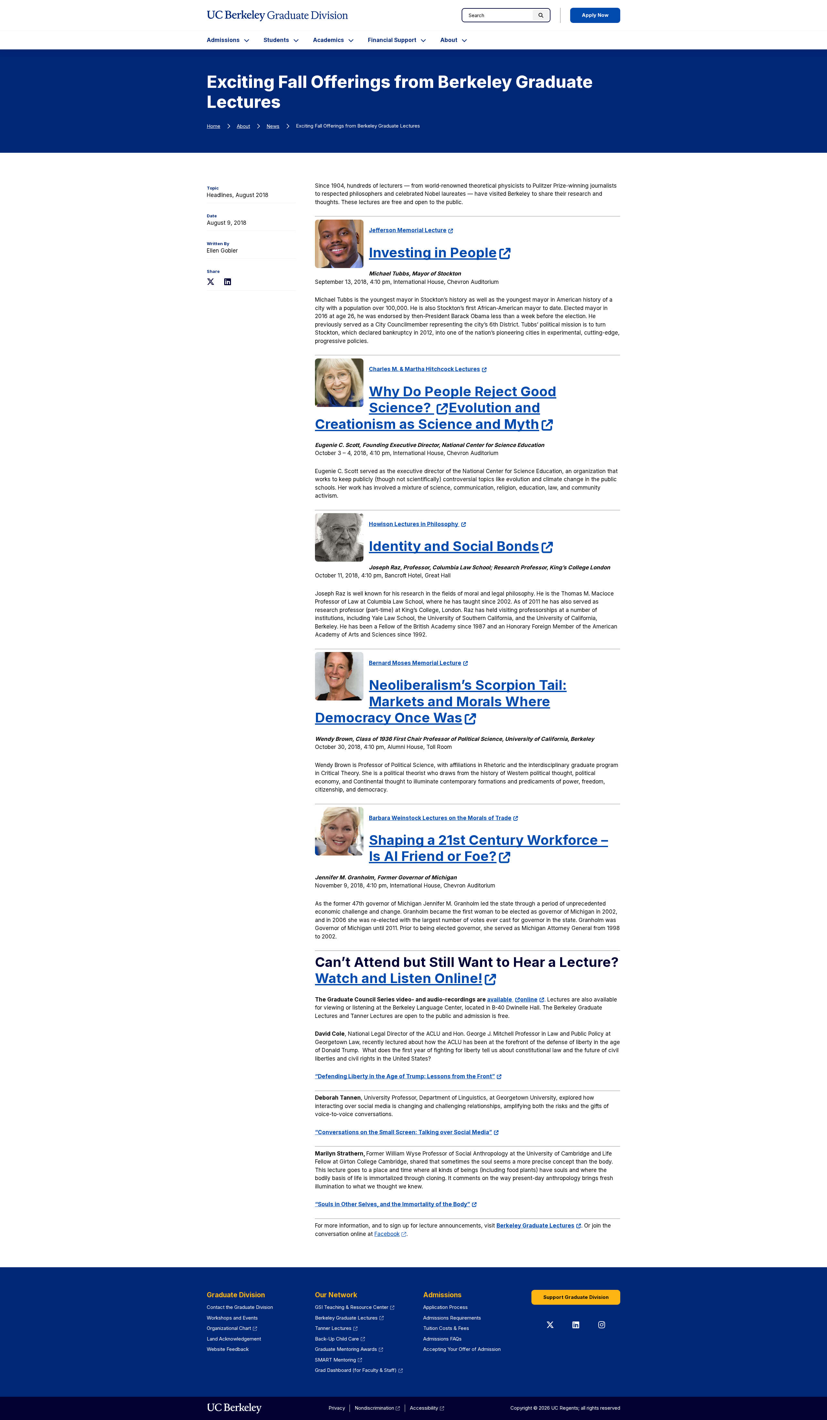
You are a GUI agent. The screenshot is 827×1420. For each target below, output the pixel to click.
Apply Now (595, 15)
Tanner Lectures (336, 1328)
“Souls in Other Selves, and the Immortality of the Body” (396, 1204)
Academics (328, 40)
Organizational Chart (232, 1328)
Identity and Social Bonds (461, 546)
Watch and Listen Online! (406, 978)
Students (276, 40)
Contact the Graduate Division (240, 1307)
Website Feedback (228, 1349)
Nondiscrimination (377, 1408)
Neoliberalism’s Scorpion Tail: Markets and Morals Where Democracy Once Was (441, 701)
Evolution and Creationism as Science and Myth (434, 415)
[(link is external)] (234, 1408)
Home (213, 126)
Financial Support (392, 40)
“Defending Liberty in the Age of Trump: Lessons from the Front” (408, 1076)
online (532, 999)
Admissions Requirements (452, 1318)
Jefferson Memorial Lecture (411, 230)
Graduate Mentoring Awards (349, 1349)
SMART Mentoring (338, 1360)
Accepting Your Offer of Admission (462, 1349)
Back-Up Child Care (340, 1339)
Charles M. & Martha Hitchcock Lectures (428, 369)
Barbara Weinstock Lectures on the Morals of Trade (443, 818)
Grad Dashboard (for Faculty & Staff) (359, 1370)
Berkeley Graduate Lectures (539, 1225)
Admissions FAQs (442, 1339)
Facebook (390, 1234)
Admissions (223, 40)
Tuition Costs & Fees (446, 1328)
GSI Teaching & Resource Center (354, 1307)
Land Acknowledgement (234, 1339)
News (273, 126)
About (448, 40)
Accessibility (427, 1408)
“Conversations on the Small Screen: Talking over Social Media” (407, 1132)
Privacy (337, 1408)
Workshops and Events (232, 1318)
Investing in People (440, 252)
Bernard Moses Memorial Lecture (418, 663)
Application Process (445, 1307)
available (503, 999)
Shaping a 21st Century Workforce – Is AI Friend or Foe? (488, 848)
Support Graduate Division (576, 1297)
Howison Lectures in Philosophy (417, 524)
